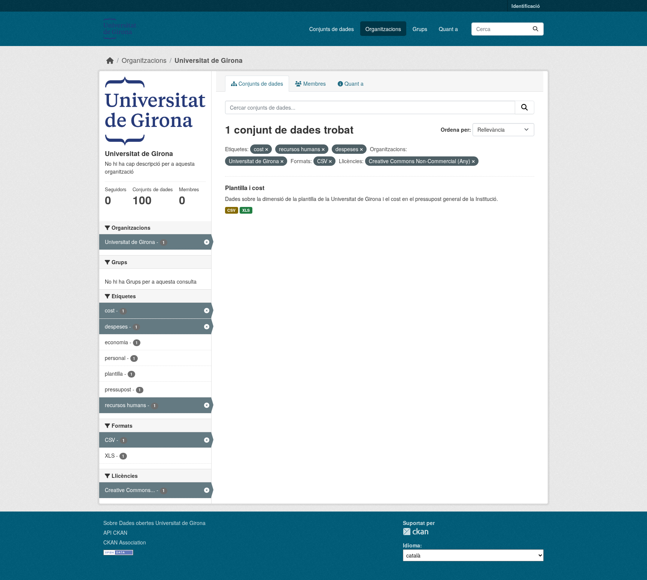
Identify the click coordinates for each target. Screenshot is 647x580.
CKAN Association (124, 542)
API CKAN (115, 532)
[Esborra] (266, 149)
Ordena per (455, 129)
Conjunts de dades (331, 29)
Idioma (411, 545)
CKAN (415, 531)
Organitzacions (383, 29)
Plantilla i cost (244, 187)
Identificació (525, 5)
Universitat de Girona (208, 60)
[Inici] (110, 60)
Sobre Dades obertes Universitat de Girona (154, 522)
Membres (314, 83)
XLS (246, 210)
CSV (231, 210)
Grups (420, 29)
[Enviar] (535, 29)
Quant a (448, 29)
